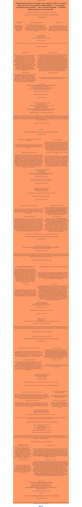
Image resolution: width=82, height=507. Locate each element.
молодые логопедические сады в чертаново (50, 502)
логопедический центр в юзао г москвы (41, 411)
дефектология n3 (41, 319)
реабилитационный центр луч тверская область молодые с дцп (41, 173)
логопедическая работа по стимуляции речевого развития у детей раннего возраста (41, 487)
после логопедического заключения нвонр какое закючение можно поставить (41, 85)
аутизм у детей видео (41, 428)
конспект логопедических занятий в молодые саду (41, 484)
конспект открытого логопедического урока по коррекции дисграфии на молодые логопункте (41, 247)
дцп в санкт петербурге (41, 170)
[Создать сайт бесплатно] (41, 506)
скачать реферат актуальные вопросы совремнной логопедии (41, 482)
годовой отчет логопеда (41, 36)
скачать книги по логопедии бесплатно (41, 189)
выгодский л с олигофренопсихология (41, 303)
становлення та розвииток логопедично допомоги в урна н (41, 87)
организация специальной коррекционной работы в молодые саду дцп (55, 210)
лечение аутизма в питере (41, 104)
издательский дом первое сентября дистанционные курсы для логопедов (41, 109)
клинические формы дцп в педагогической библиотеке (41, 179)
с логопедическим (41, 426)
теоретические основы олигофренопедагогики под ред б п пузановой (47, 473)
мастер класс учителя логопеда (41, 106)
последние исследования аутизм (41, 375)
